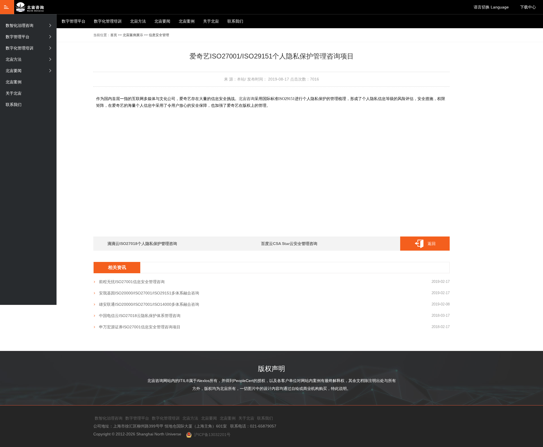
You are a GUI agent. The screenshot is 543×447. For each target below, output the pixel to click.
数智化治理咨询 (19, 25)
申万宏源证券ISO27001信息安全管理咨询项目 (139, 327)
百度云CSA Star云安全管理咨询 (289, 243)
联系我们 (235, 21)
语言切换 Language (491, 7)
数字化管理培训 (108, 21)
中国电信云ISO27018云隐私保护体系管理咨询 (139, 315)
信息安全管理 (159, 35)
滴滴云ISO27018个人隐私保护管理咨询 (142, 243)
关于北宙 (211, 21)
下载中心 (528, 7)
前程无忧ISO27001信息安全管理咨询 (132, 281)
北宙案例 (187, 21)
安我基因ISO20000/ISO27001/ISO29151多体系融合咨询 (149, 293)
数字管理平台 (73, 21)
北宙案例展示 (133, 35)
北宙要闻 (162, 21)
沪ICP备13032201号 (211, 434)
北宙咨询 (247, 99)
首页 (113, 35)
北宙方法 (138, 21)
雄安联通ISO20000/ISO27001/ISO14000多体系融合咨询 (149, 304)
